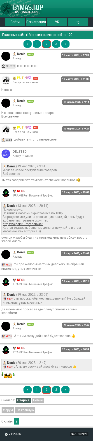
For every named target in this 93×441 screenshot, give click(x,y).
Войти (15, 22)
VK (57, 22)
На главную (25, 410)
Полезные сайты (14, 35)
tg (78, 22)
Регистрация (36, 22)
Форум (8, 410)
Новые (38, 400)
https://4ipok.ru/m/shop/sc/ (23, 224)
